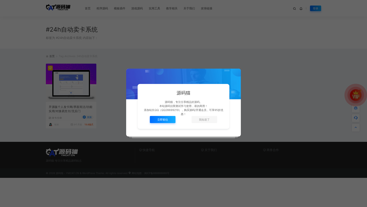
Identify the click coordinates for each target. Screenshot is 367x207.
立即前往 (162, 119)
